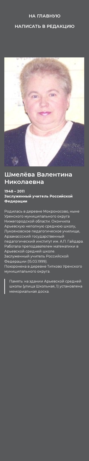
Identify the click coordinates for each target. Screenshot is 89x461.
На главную (44, 16)
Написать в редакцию (45, 26)
